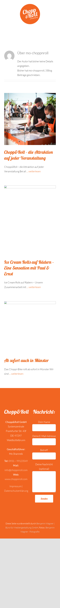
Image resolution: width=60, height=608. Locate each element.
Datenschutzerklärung (16, 490)
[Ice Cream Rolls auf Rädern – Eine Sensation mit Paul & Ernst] (30, 220)
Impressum (15, 486)
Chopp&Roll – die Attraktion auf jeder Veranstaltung (28, 155)
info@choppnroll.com (16, 470)
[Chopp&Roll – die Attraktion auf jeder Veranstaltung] (30, 119)
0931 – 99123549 (18, 460)
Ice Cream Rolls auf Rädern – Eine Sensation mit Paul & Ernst (29, 268)
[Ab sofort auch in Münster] (30, 327)
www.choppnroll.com (16, 479)
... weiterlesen (33, 171)
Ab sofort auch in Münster (26, 360)
